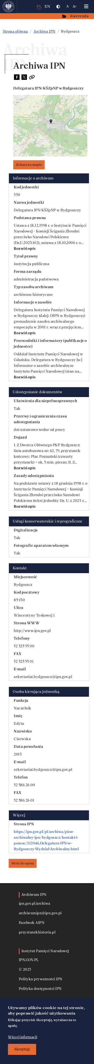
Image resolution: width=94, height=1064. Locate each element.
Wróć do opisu (22, 863)
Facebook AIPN (32, 922)
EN (47, 6)
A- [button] (67, 6)
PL (39, 6)
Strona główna (15, 31)
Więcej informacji (22, 1037)
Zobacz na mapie (29, 164)
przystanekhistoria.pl (37, 932)
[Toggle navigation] (86, 6)
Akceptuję (22, 1049)
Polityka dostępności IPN (40, 988)
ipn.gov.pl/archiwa (34, 903)
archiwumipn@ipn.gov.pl (40, 913)
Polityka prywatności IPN (40, 979)
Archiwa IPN (44, 31)
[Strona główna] (8, 6)
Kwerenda (79, 16)
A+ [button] (75, 6)
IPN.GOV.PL (29, 960)
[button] (58, 6)
